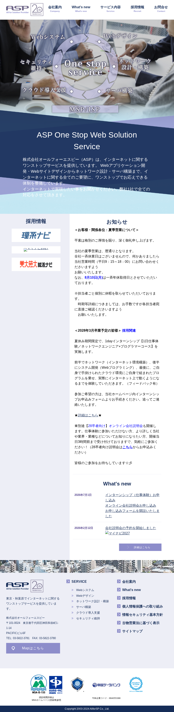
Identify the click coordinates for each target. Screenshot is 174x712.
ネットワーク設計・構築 (135, 64)
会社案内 (55, 8)
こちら (127, 447)
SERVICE (79, 581)
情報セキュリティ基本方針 (142, 614)
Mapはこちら (33, 648)
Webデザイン (120, 36)
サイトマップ (132, 631)
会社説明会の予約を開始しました (130, 528)
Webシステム (48, 36)
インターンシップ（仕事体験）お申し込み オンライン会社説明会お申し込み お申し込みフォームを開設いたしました (132, 505)
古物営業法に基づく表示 (141, 623)
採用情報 (137, 8)
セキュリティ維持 (36, 65)
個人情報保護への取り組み (142, 606)
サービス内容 (110, 8)
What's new (81, 8)
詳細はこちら (88, 415)
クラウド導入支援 (44, 89)
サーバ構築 (119, 90)
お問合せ (161, 8)
